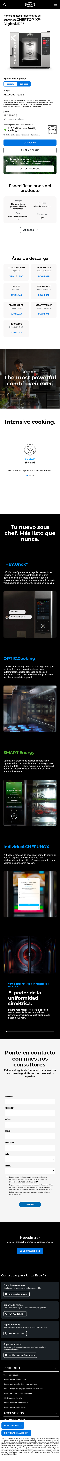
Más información (40, 1449)
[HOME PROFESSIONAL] (30, 4)
